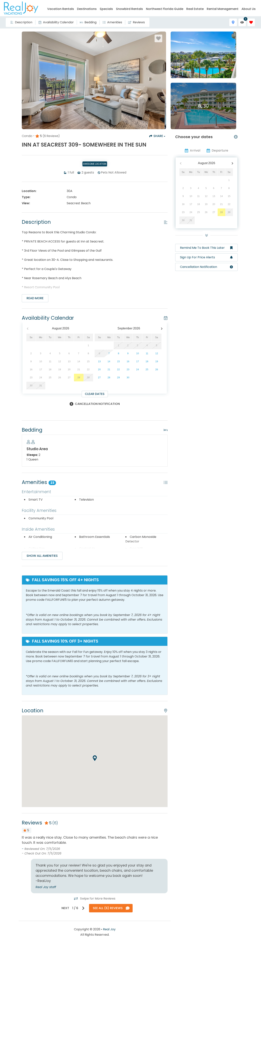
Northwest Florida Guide (164, 9)
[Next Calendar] (162, 328)
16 (128, 361)
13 (99, 361)
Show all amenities (42, 556)
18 (147, 361)
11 (147, 353)
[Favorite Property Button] (158, 38)
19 (156, 361)
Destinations (87, 9)
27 (99, 377)
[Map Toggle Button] (233, 22)
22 (118, 369)
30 (128, 377)
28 (109, 377)
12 (156, 353)
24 (137, 369)
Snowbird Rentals (129, 9)
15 (118, 361)
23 (128, 369)
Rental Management (222, 9)
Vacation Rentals (60, 9)
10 (137, 353)
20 (99, 369)
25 (147, 369)
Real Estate (195, 9)
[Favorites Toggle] (251, 22)
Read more (35, 298)
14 (109, 361)
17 (137, 361)
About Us (249, 9)
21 (109, 369)
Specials (106, 9)
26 (156, 369)
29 (118, 377)
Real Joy (109, 929)
